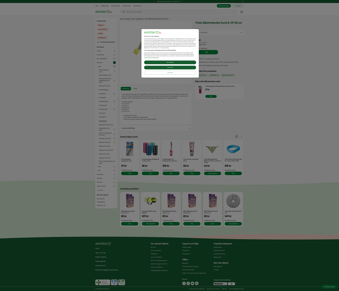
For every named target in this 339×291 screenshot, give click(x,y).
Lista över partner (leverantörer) (151, 57)
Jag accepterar (170, 62)
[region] (170, 53)
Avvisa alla (170, 67)
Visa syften (170, 72)
